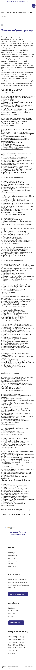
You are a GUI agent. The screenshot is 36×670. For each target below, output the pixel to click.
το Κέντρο (11, 553)
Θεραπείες (12, 558)
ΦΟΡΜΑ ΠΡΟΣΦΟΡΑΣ (17, 594)
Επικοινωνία (12, 566)
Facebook (11, 588)
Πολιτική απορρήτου (8, 668)
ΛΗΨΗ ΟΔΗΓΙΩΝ (15, 623)
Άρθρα (10, 564)
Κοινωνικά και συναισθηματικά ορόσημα (16, 510)
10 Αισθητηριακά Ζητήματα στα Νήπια (15, 514)
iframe (32, 667)
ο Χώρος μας (12, 561)
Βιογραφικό (12, 555)
